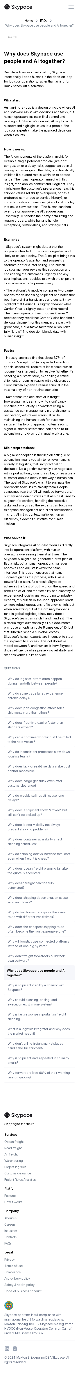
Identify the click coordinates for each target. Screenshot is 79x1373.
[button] (70, 7)
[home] (18, 7)
